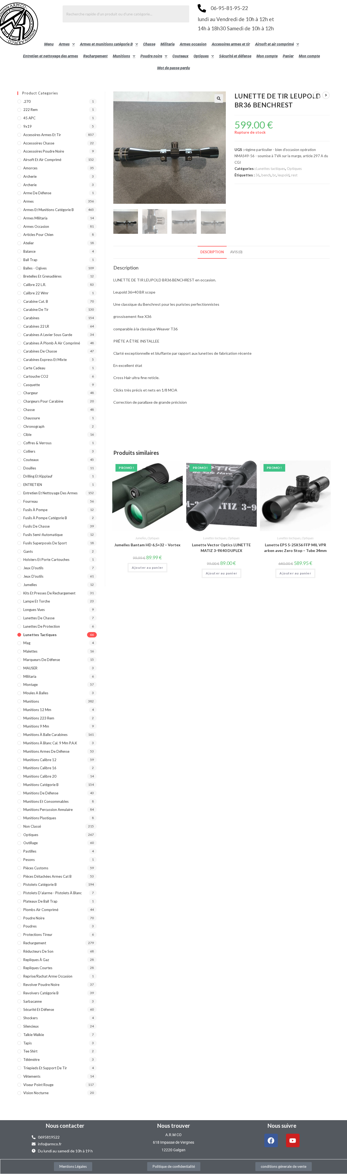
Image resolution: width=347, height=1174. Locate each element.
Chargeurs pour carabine (43, 401)
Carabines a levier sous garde (47, 335)
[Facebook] (271, 1140)
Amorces (30, 168)
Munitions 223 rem (38, 718)
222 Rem (30, 109)
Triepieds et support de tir (45, 1068)
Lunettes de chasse (38, 618)
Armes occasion (193, 44)
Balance (29, 251)
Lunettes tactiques (270, 168)
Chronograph (33, 426)
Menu (49, 44)
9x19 (27, 126)
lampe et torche (36, 601)
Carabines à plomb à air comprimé (51, 343)
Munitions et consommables (46, 801)
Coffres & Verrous (37, 443)
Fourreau (30, 501)
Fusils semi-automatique (43, 534)
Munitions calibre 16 (39, 768)
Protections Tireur (37, 934)
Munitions (121, 56)
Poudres (30, 926)
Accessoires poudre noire (43, 151)
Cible (27, 434)
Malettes (30, 651)
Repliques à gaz (36, 960)
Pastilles (29, 851)
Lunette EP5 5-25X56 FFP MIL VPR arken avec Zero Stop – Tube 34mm (295, 547)
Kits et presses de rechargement (49, 593)
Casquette (31, 385)
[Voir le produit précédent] (316, 95)
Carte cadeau (34, 368)
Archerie (30, 176)
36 (257, 175)
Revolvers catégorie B (41, 993)
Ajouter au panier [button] (147, 567)
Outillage (30, 843)
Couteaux (180, 56)
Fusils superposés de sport (45, 543)
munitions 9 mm (36, 726)
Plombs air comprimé (40, 909)
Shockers (30, 1018)
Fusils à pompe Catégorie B (45, 518)
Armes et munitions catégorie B (106, 44)
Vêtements (31, 1076)
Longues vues (34, 609)
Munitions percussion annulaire (48, 809)
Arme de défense (37, 193)
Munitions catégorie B (41, 784)
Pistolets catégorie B (40, 884)
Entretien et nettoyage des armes (50, 56)
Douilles (29, 468)
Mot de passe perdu (173, 68)
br (274, 175)
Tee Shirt (30, 1051)
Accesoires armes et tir (231, 44)
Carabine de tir (36, 309)
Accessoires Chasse (38, 143)
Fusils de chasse (36, 526)
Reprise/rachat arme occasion (47, 976)
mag (26, 643)
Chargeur (30, 393)
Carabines (31, 318)
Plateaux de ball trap (40, 901)
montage (30, 684)
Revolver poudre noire (41, 984)
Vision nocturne (36, 1093)
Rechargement (95, 56)
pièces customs (35, 868)
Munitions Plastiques (39, 818)
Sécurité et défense (235, 56)
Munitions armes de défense (46, 751)
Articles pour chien (38, 234)
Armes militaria (35, 218)
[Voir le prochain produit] (326, 95)
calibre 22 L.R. (34, 284)
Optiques (201, 56)
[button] (66, 44)
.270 (27, 101)
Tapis (27, 1043)
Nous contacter (65, 1125)
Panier (288, 56)
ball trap (30, 260)
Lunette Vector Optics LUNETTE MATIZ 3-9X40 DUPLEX (221, 547)
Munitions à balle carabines (45, 734)
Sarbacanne (32, 1001)
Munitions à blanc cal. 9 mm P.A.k (50, 743)
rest (294, 175)
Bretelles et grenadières (42, 276)
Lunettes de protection (41, 626)
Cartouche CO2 (35, 376)
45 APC (29, 118)
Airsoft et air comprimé (274, 44)
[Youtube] (293, 1140)
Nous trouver (173, 1125)
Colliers (29, 451)
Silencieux (31, 1026)
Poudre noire (151, 56)
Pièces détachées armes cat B (47, 876)
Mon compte (267, 56)
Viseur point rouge (38, 1085)
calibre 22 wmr (36, 293)
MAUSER (30, 668)
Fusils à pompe (35, 510)
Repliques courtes (37, 968)
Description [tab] (212, 252)
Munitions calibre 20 (39, 776)
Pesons (29, 859)
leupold (284, 175)
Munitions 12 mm (37, 710)
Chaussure (31, 418)
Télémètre (31, 1059)
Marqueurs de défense (41, 659)
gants (28, 551)
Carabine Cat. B (35, 301)
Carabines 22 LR (36, 326)
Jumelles (140, 538)
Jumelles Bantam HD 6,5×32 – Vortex (147, 544)
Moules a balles (35, 693)
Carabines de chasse (40, 351)
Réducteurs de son (38, 951)
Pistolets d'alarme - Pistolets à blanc (52, 893)
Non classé (32, 826)
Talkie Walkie (33, 1034)
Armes (64, 44)
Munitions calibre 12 (39, 760)
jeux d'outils (33, 568)
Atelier (28, 243)
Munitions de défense (40, 793)
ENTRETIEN (32, 484)
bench (266, 175)
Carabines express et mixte (45, 359)
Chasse (149, 44)
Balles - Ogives (35, 268)
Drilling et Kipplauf (37, 476)
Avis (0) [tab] (236, 252)
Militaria (167, 44)
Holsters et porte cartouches (46, 559)
